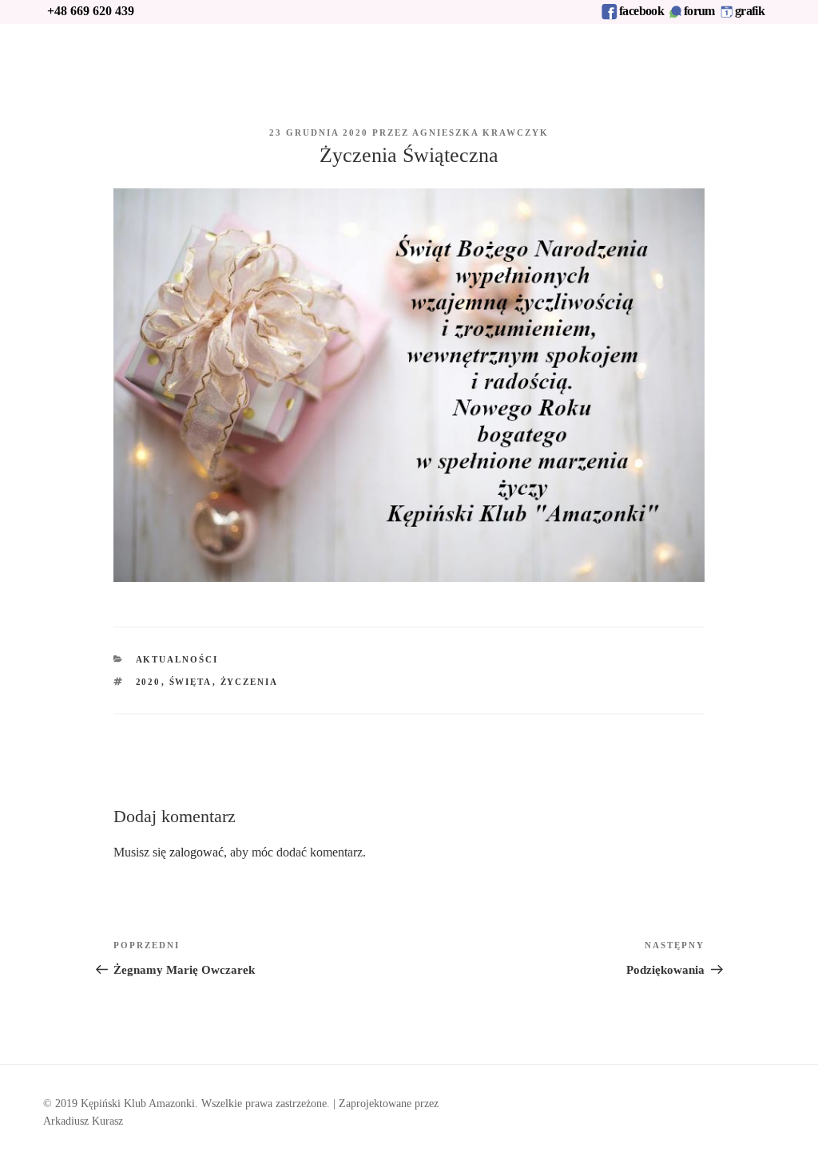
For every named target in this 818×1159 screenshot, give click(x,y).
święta (190, 681)
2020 (148, 681)
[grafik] (727, 15)
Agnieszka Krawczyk (480, 132)
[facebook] (609, 15)
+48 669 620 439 (90, 11)
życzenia (249, 681)
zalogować (196, 852)
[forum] (675, 15)
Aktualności (177, 659)
